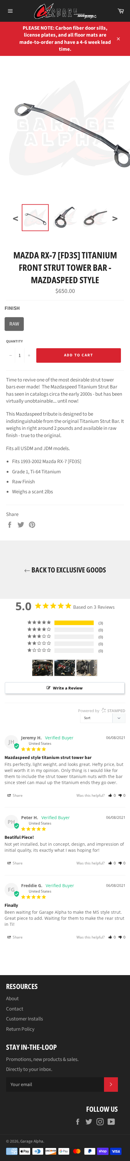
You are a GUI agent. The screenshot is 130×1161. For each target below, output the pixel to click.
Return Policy (20, 1029)
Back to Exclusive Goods (68, 570)
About (12, 998)
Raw (14, 324)
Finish (12, 308)
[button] (112, 795)
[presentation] (15, 219)
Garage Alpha (31, 1141)
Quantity (14, 341)
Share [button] (17, 795)
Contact (14, 1009)
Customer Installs (24, 1019)
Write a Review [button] (68, 688)
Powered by (101, 710)
